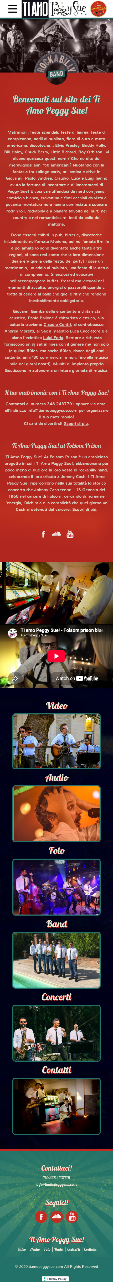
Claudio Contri (57, 324)
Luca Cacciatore (85, 331)
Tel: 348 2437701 (56, 1177)
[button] (56, 8)
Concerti (73, 1249)
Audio (35, 1249)
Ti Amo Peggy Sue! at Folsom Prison (56, 445)
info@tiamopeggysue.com (53, 410)
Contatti (90, 1249)
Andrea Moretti (19, 331)
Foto (47, 1249)
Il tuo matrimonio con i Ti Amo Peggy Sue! (57, 392)
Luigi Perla (53, 337)
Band (58, 1249)
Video (21, 1249)
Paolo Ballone (41, 317)
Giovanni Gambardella (34, 311)
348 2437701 (60, 403)
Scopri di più (76, 423)
